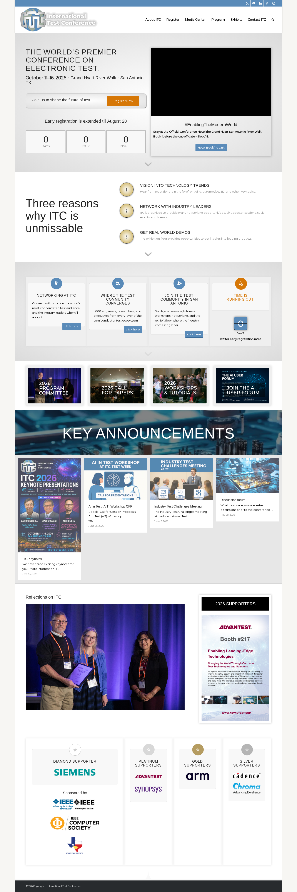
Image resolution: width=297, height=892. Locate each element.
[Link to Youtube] (254, 3)
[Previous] (35, 656)
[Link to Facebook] (267, 3)
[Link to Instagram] (273, 3)
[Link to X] (247, 3)
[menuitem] (153, 20)
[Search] (273, 20)
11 (122, 704)
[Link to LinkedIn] (260, 3)
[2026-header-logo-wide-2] (59, 20)
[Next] (174, 656)
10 (118, 704)
